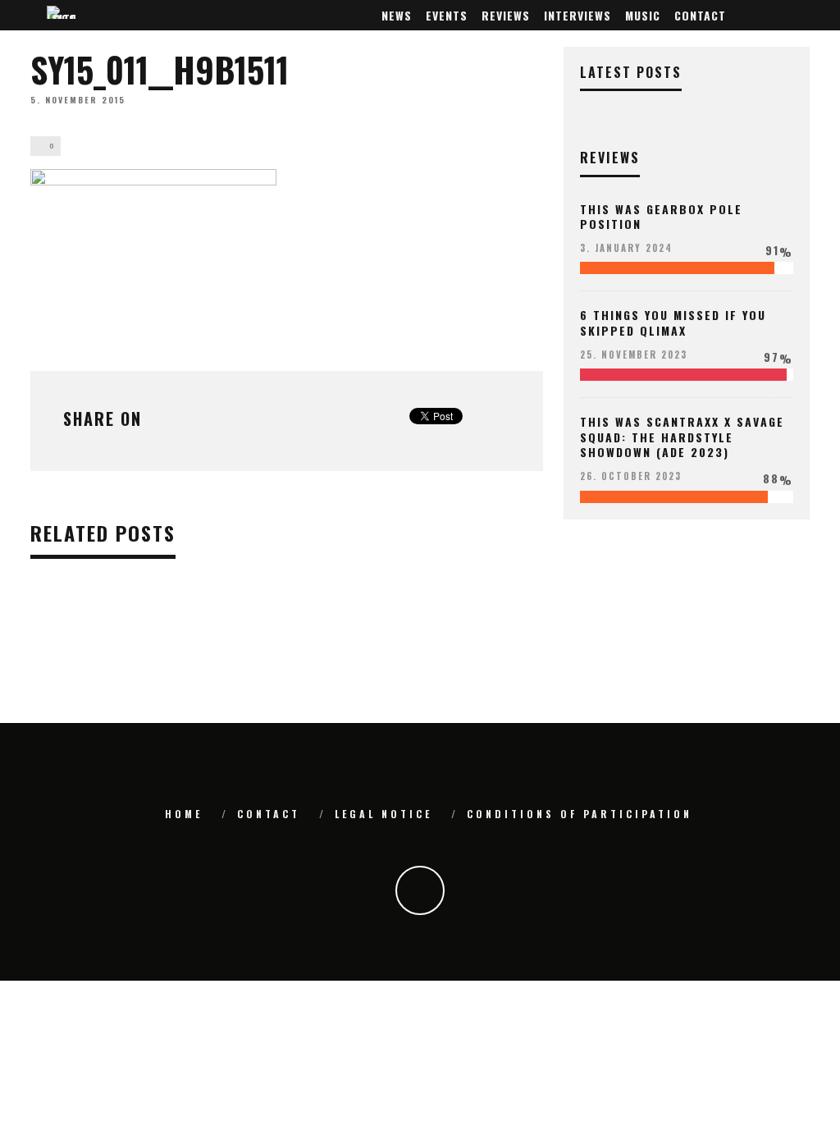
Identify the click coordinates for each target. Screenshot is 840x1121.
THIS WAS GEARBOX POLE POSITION (661, 216)
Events (447, 15)
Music (642, 15)
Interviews (577, 15)
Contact (700, 15)
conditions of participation (579, 814)
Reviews (506, 15)
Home (184, 814)
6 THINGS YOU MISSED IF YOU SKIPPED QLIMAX (673, 322)
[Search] (800, 15)
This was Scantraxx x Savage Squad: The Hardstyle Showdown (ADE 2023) (682, 436)
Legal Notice (383, 814)
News (396, 15)
